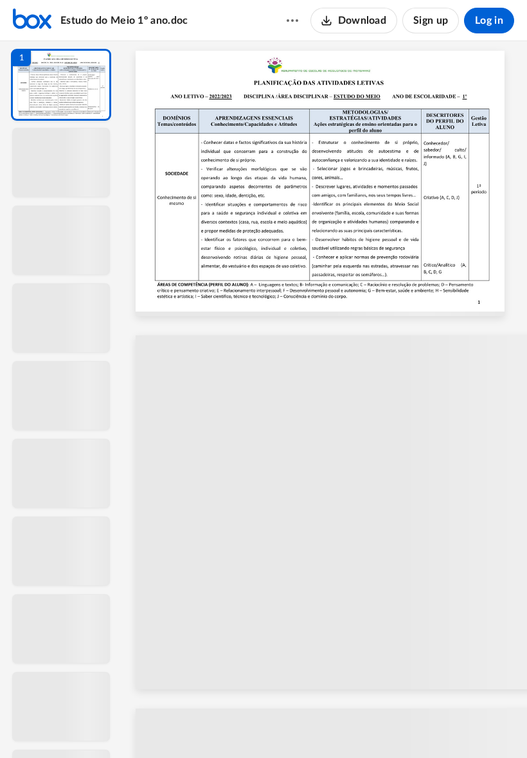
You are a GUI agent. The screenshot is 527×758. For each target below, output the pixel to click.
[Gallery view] (420, 726)
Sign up (430, 20)
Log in (489, 20)
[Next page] (299, 726)
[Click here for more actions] (292, 20)
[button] (61, 85)
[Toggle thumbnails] (207, 726)
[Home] (32, 20)
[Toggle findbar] (230, 726)
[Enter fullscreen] (443, 726)
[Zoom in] (370, 726)
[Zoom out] (326, 726)
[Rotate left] (396, 726)
